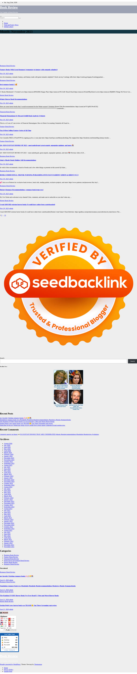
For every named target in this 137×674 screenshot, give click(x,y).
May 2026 (7, 449)
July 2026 (7, 445)
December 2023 (9, 501)
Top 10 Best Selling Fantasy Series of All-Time (15, 130)
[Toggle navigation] (1, 16)
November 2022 (9, 525)
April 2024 (7, 494)
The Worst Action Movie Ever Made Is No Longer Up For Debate (61, 387)
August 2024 (8, 487)
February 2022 (8, 541)
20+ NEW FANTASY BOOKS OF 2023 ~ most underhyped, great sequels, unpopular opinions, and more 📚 (37, 145)
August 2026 (8, 443)
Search (2, 358)
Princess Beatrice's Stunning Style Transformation (76, 387)
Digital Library (8, 27)
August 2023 (8, 509)
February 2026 (8, 454)
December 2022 (9, 523)
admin (11, 73)
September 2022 (9, 528)
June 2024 (7, 490)
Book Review (9, 7)
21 (5, 215)
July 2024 (7, 489)
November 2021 (9, 547)
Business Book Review (7, 156)
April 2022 (7, 538)
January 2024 (8, 499)
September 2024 (9, 485)
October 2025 (8, 461)
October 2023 (8, 505)
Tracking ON (12, 650)
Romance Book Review (7, 66)
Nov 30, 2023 (4, 73)
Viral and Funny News (11, 25)
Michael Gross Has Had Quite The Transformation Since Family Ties (76, 407)
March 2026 (8, 452)
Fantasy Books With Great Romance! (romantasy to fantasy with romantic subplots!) (29, 70)
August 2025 (8, 465)
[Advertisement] (68, 50)
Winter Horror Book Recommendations (13, 99)
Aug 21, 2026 (4, 580)
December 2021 (9, 545)
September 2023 (9, 507)
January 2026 (8, 456)
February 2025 (8, 476)
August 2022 (8, 530)
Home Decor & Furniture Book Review (16, 560)
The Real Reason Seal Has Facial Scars (61, 405)
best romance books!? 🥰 (8, 84)
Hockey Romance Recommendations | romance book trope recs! (21, 190)
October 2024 (8, 483)
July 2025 (7, 467)
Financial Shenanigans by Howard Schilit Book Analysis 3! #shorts (22, 116)
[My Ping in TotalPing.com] (4, 613)
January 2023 (8, 521)
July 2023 (7, 510)
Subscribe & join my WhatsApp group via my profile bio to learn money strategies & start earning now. (32, 425)
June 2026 (7, 447)
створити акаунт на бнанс (9, 434)
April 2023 (7, 516)
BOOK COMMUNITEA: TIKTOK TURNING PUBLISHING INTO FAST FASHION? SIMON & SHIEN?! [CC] (39, 175)
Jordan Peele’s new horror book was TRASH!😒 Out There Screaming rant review (26, 423)
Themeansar (38, 664)
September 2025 (9, 463)
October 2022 (8, 527)
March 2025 (8, 474)
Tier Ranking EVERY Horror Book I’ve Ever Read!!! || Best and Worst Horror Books (27, 421)
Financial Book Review (7, 112)
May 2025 (7, 471)
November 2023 (9, 503)
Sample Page (8, 671)
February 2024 (8, 498)
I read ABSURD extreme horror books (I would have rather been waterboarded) (27, 204)
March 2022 (8, 539)
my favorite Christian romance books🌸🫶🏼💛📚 (15, 418)
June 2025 (7, 469)
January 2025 (8, 478)
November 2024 (9, 481)
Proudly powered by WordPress (10, 664)
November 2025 (9, 460)
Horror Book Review (7, 95)
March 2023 (8, 518)
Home (6, 23)
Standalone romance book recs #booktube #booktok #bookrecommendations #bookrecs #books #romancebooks (35, 420)
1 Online (6, 650)
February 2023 (8, 519)
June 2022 (7, 534)
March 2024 (8, 496)
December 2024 (9, 480)
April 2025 (7, 472)
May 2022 (7, 536)
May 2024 (7, 492)
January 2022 (8, 543)
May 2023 (7, 514)
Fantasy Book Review (7, 126)
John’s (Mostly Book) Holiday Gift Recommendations (18, 160)
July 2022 (7, 532)
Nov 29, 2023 (4, 194)
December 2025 (9, 458)
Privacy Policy (8, 669)
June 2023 (7, 512)
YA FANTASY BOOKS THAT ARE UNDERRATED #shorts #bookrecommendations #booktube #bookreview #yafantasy (59, 434)
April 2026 (7, 451)
